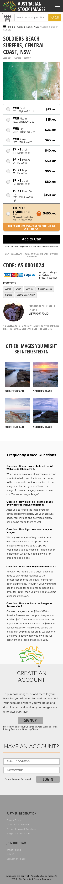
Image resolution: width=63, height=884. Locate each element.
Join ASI (10, 854)
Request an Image (16, 858)
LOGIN (48, 779)
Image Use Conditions (18, 833)
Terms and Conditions (17, 824)
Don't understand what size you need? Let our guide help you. (32, 227)
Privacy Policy (13, 820)
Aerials (7, 58)
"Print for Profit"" (15, 592)
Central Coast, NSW (28, 26)
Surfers (26, 58)
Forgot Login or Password (18, 779)
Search (54, 17)
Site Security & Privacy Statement (35, 879)
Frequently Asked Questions (21, 829)
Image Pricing (13, 849)
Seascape (16, 58)
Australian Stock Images (32, 6)
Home (11, 26)
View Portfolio (38, 313)
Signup (30, 720)
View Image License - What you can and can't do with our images (31, 255)
